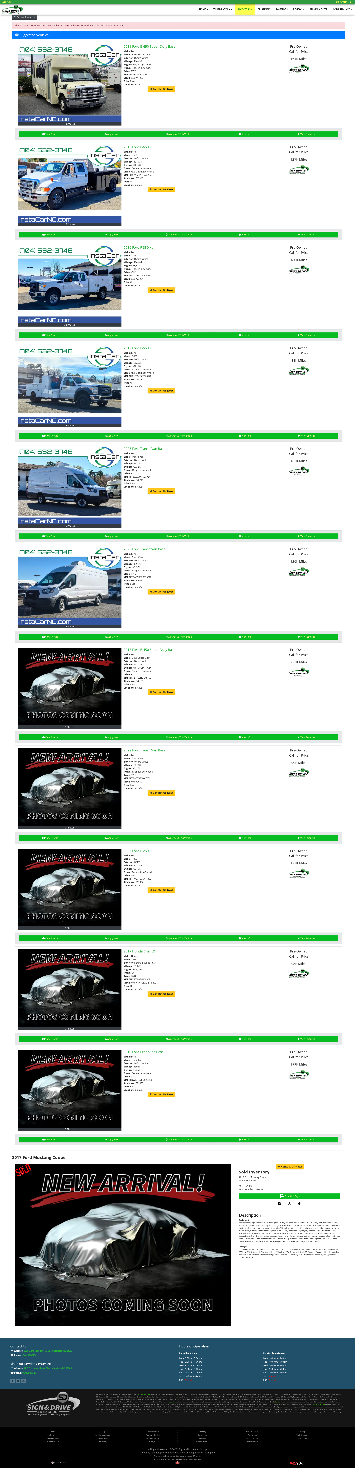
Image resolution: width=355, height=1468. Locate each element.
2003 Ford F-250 (136, 850)
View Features (307, 134)
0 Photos (69, 727)
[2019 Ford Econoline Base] (70, 1089)
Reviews (298, 9)
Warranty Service (153, 1435)
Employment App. (102, 1435)
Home (202, 9)
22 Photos (69, 626)
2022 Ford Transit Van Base (144, 750)
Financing (264, 9)
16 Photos (69, 525)
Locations (344, 2)
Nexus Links (302, 1438)
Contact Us (252, 1435)
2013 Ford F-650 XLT (139, 147)
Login (8, 2)
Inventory (244, 9)
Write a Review (202, 1441)
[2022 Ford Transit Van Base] (70, 787)
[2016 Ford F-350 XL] (70, 284)
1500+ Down (103, 1438)
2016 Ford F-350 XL (138, 247)
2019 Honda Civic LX (139, 951)
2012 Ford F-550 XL (138, 348)
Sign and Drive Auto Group (193, 1449)
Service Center (319, 9)
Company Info (342, 9)
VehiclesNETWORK (175, 1452)
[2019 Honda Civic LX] (70, 988)
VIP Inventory (222, 9)
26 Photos (69, 224)
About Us (53, 1435)
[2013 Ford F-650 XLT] (70, 184)
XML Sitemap (301, 1435)
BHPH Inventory (152, 1431)
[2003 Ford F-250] (70, 888)
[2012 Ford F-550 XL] (70, 385)
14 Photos (69, 425)
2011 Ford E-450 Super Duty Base (149, 46)
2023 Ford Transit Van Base (144, 448)
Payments (282, 9)
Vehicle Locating (152, 1438)
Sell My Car (152, 1441)
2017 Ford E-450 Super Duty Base (149, 649)
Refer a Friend (53, 1441)
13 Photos (69, 123)
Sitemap (302, 1431)
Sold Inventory (252, 1441)
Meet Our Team (53, 1438)
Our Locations (252, 1438)
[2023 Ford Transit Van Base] (70, 485)
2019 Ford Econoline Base (143, 1051)
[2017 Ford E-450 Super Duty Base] (70, 686)
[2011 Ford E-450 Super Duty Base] (70, 83)
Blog (103, 1431)
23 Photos (69, 324)
